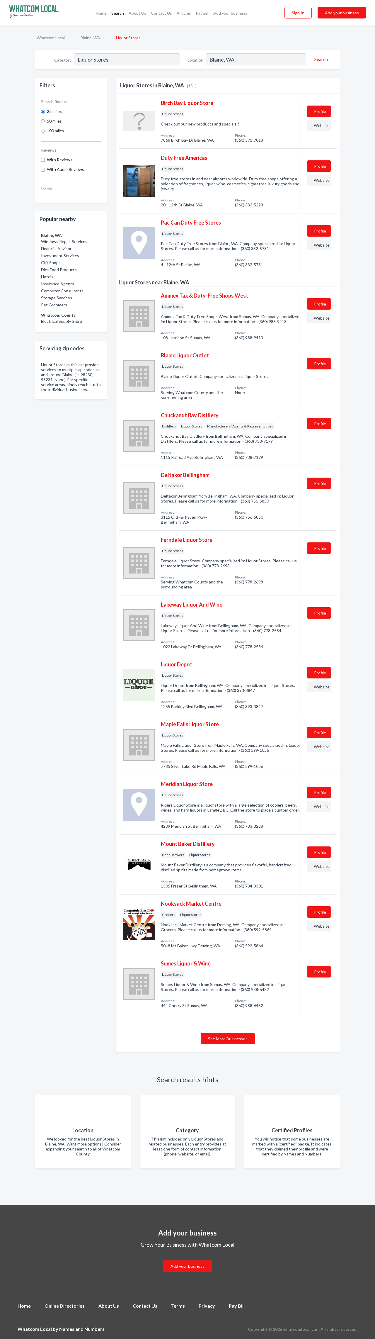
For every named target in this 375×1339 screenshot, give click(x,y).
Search (117, 13)
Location (195, 59)
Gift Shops (51, 262)
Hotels (47, 276)
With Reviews (59, 159)
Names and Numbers (82, 1329)
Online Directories (65, 1306)
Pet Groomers (54, 304)
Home (101, 13)
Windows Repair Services (64, 241)
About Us (137, 13)
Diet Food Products (59, 269)
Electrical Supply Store (61, 321)
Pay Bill (202, 13)
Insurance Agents (57, 283)
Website (322, 125)
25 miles (54, 111)
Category (62, 59)
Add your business (230, 13)
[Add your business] (187, 1259)
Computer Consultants (62, 290)
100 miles (55, 130)
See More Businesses (228, 1038)
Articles (184, 13)
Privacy (207, 1306)
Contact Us (161, 13)
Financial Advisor (56, 248)
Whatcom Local (51, 37)
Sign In (298, 12)
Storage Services (56, 297)
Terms (178, 1306)
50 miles (54, 120)
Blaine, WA (90, 37)
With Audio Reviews (65, 169)
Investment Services (60, 255)
